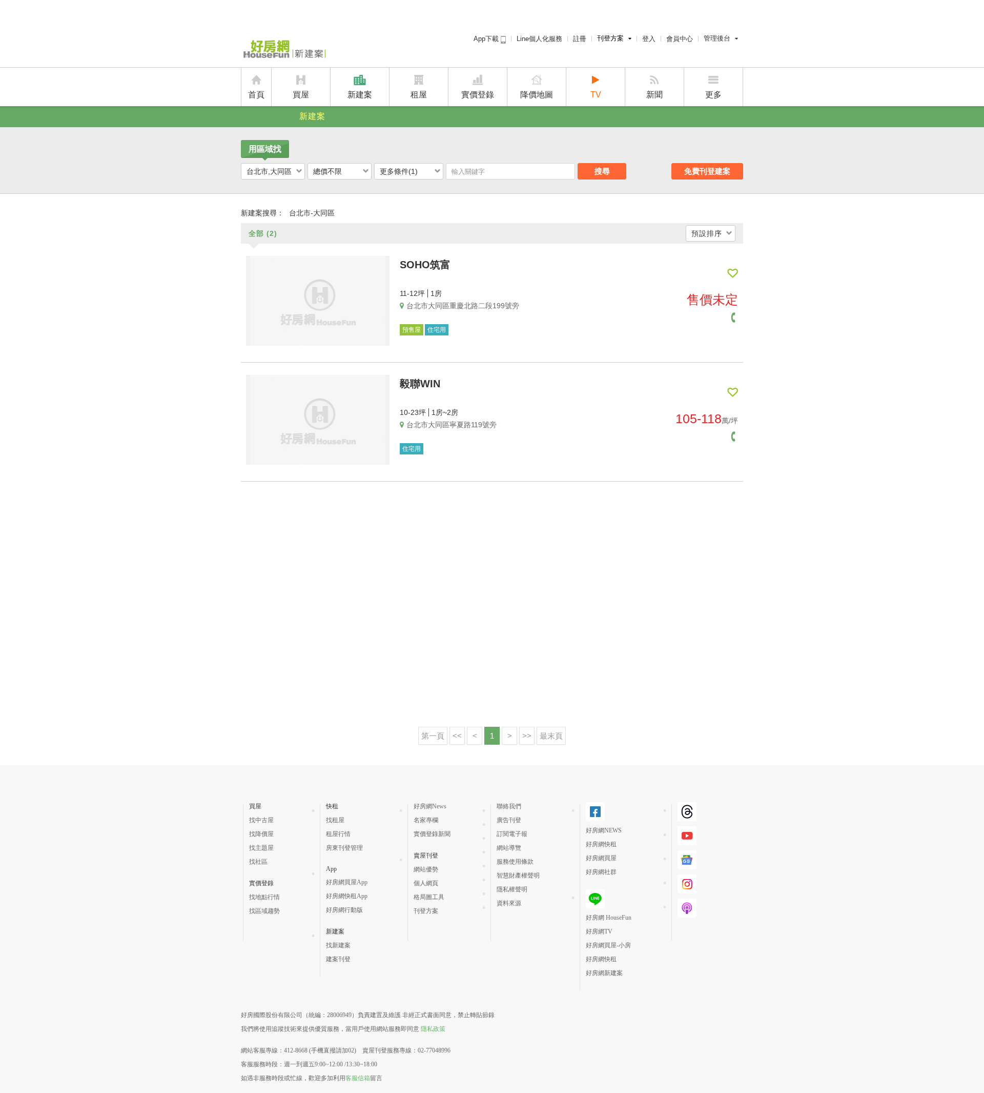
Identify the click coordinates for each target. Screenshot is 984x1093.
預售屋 (411, 329)
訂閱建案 (732, 273)
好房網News (430, 806)
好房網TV (599, 931)
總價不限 (327, 171)
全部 (263, 233)
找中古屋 (261, 820)
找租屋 (335, 820)
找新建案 (338, 945)
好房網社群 (601, 872)
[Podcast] (687, 913)
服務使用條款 (515, 861)
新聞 (654, 94)
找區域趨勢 (264, 911)
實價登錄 (477, 94)
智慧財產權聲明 (518, 875)
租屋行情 (338, 834)
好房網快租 (601, 844)
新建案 (359, 94)
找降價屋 (261, 834)
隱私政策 (433, 1028)
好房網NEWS (604, 830)
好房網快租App (346, 896)
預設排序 (706, 233)
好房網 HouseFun (608, 917)
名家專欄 (426, 820)
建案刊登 (338, 959)
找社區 (258, 861)
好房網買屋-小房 (608, 945)
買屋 (301, 94)
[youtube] (687, 841)
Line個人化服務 (539, 39)
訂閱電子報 (512, 834)
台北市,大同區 (269, 171)
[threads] (687, 817)
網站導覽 (509, 847)
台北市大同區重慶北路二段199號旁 (462, 306)
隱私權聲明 (512, 889)
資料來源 (509, 903)
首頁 (256, 94)
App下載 (487, 39)
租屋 (419, 94)
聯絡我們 (509, 806)
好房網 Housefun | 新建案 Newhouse (283, 49)
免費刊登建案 (707, 171)
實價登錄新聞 (432, 834)
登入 (648, 39)
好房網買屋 (601, 858)
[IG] (687, 889)
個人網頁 (426, 883)
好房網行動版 (344, 909)
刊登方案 (610, 38)
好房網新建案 (604, 973)
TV (595, 94)
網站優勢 (426, 869)
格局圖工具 (429, 897)
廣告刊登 (509, 820)
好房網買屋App (346, 882)
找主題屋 (261, 847)
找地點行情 (264, 897)
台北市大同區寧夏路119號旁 (451, 425)
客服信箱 (357, 1078)
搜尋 (602, 171)
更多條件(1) (399, 171)
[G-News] (687, 865)
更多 (713, 94)
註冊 (579, 39)
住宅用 (436, 329)
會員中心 (679, 39)
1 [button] (492, 735)
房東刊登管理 (344, 847)
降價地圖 (536, 94)
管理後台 (717, 38)
